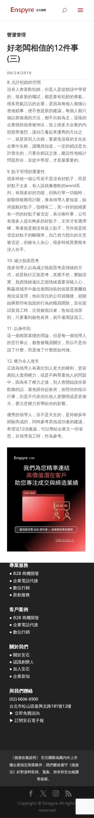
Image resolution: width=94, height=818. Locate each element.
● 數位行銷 (19, 588)
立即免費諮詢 (27, 713)
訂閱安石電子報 (29, 720)
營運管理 (16, 34)
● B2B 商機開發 (24, 573)
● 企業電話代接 (23, 581)
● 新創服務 (19, 595)
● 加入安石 (19, 669)
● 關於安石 (19, 655)
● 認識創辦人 (21, 662)
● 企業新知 (19, 676)
